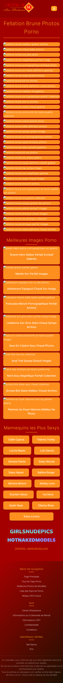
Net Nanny (31, 644)
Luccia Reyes (17, 450)
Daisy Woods (47, 461)
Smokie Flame (16, 461)
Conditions (31, 629)
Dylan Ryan (16, 505)
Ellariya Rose (46, 505)
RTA (31, 649)
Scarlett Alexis (18, 494)
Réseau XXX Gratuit (31, 596)
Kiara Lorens (31, 516)
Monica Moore (17, 483)
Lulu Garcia (47, 450)
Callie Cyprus (16, 439)
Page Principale (31, 576)
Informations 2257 (31, 620)
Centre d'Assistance (31, 610)
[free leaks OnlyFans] (31, 540)
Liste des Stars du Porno (31, 591)
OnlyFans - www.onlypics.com (31, 548)
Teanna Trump (46, 439)
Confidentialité (32, 625)
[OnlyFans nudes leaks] (31, 532)
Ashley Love (47, 483)
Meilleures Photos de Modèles (31, 586)
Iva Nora (48, 494)
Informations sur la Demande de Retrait (31, 615)
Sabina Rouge (46, 472)
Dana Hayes (16, 472)
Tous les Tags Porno (31, 581)
